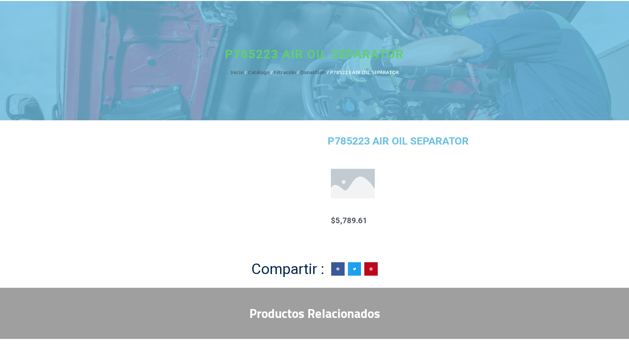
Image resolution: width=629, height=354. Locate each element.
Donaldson (313, 72)
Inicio (236, 72)
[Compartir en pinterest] (371, 269)
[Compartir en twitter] (354, 269)
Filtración (285, 72)
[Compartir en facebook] (338, 269)
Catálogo (258, 72)
